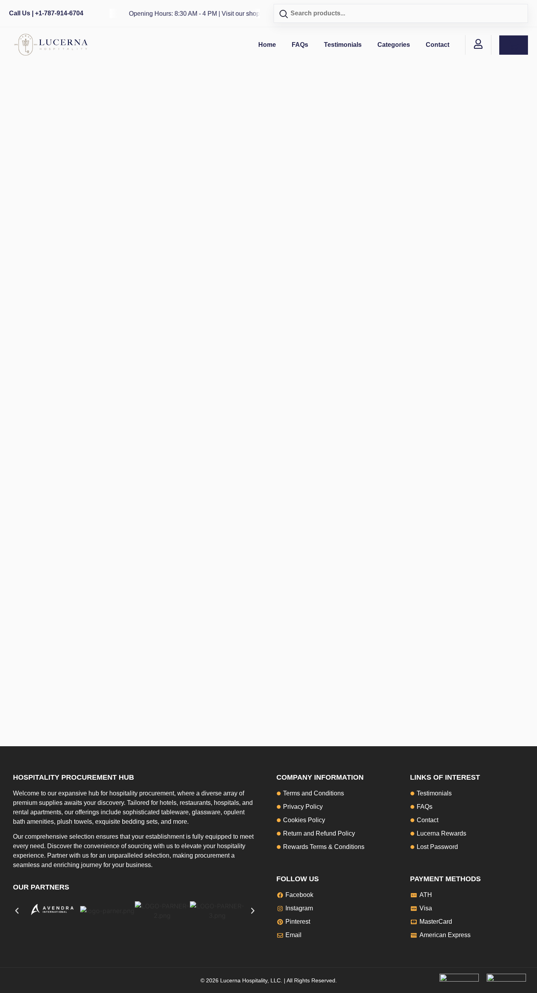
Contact (437, 44)
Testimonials (343, 44)
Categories (393, 44)
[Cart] (513, 45)
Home (267, 44)
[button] (17, 911)
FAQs (300, 44)
